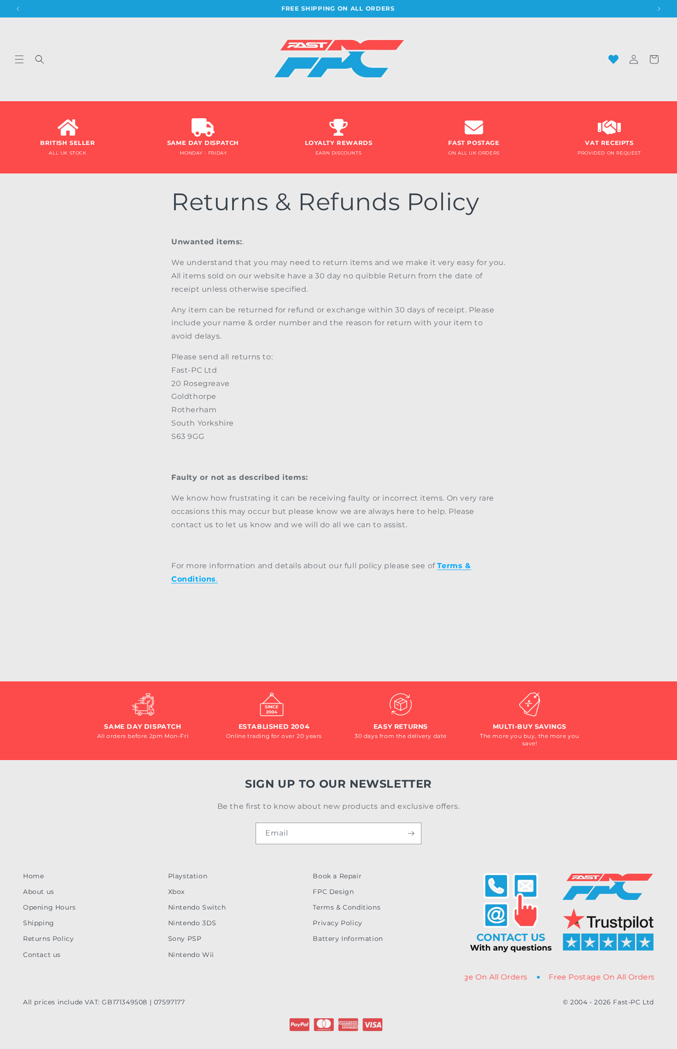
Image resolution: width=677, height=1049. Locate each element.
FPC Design (333, 892)
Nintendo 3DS (192, 923)
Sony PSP (185, 938)
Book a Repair (337, 876)
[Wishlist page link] (613, 59)
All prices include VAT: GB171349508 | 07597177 (104, 1002)
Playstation (188, 876)
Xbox (176, 892)
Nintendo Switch (197, 907)
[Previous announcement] (18, 8)
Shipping (38, 923)
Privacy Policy (337, 923)
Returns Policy (48, 938)
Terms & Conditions (346, 907)
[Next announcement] (659, 8)
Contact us (42, 955)
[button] (19, 59)
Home (33, 876)
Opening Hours (49, 907)
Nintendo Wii (191, 955)
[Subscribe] (411, 833)
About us (38, 892)
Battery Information (348, 938)
